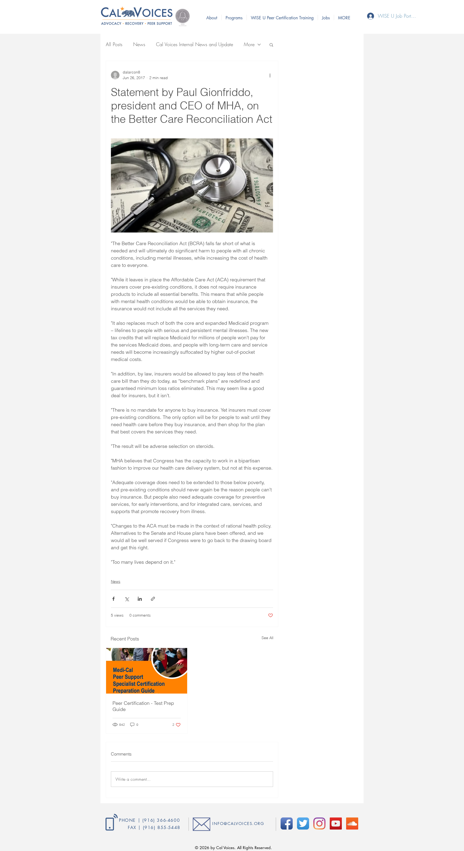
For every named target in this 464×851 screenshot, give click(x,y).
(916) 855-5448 (161, 827)
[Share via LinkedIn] (139, 598)
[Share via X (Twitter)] (126, 598)
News (139, 44)
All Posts (114, 44)
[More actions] (270, 75)
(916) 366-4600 (161, 820)
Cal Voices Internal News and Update (194, 44)
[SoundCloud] (352, 823)
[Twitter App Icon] (303, 823)
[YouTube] (336, 823)
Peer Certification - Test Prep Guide (143, 706)
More (249, 44)
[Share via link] (152, 598)
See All (267, 637)
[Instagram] (319, 823)
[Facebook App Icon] (287, 823)
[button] (271, 44)
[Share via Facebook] (113, 598)
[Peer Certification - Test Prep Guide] (146, 671)
